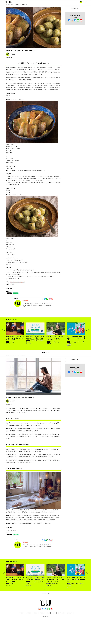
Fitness (52, 341)
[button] (3, 330)
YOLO (9, 4)
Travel (41, 340)
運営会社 (35, 613)
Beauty (81, 341)
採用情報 (47, 613)
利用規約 (53, 613)
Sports (12, 341)
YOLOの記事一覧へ (75, 8)
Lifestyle (69, 343)
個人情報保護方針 (61, 613)
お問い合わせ (29, 613)
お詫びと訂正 (69, 613)
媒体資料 (41, 613)
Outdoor (32, 340)
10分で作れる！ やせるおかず (17, 282)
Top (6, 4)
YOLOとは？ (21, 613)
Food (28, 342)
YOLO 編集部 (25, 300)
